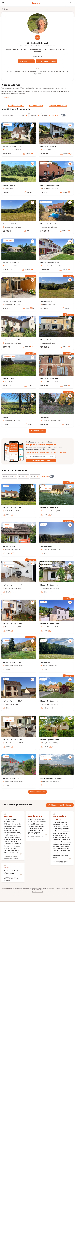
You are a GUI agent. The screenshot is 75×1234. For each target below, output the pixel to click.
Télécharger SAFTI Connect (41, 460)
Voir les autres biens (37, 431)
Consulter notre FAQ (37, 892)
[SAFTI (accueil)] (37, 3)
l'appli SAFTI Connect (48, 449)
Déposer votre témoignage (61, 805)
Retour (6, 9)
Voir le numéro (27, 61)
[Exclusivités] (63, 115)
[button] (18, 133)
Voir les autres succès (37, 792)
